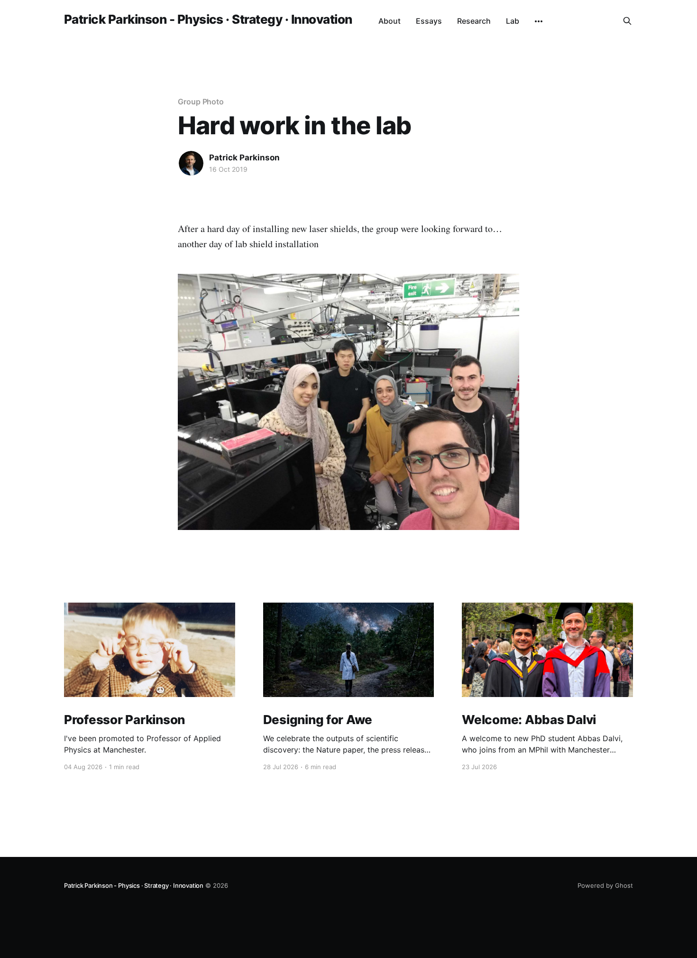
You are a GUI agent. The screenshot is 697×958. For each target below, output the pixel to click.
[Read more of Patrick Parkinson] (191, 163)
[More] (539, 21)
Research (474, 21)
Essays (429, 21)
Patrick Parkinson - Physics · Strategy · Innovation (208, 20)
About (389, 21)
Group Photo (201, 101)
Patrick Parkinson (244, 157)
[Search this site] (627, 20)
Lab (512, 21)
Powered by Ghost (605, 885)
